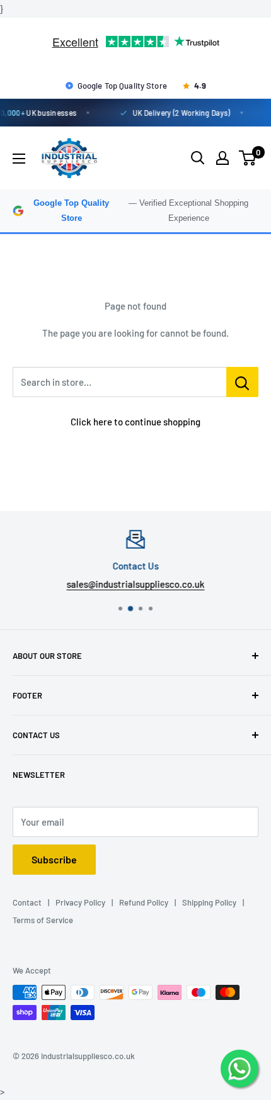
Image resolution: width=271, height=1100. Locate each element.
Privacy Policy (80, 902)
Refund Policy (143, 902)
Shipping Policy (209, 902)
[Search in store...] (242, 382)
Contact (27, 902)
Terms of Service (43, 920)
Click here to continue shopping (135, 421)
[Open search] (198, 158)
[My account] (222, 158)
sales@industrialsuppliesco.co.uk (136, 584)
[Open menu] (19, 159)
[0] (248, 158)
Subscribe (54, 859)
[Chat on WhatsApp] (239, 1068)
